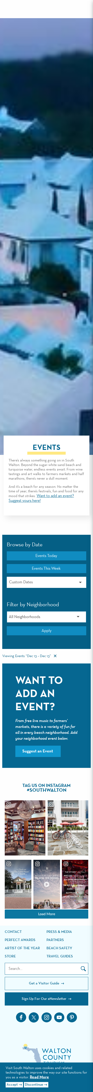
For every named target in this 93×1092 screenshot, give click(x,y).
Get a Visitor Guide (44, 983)
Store (10, 956)
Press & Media (59, 932)
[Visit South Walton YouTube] (59, 1017)
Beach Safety (59, 948)
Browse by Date (24, 544)
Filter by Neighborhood (33, 604)
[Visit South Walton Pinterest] (72, 1017)
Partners (55, 940)
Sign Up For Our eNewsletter (44, 999)
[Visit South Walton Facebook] (21, 1017)
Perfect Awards (20, 940)
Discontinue (34, 1085)
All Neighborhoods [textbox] (24, 617)
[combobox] (46, 617)
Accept (12, 1085)
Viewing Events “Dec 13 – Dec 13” (26, 656)
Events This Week (46, 569)
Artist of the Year (22, 948)
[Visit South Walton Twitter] (34, 1017)
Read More (39, 1077)
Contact (13, 932)
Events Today (46, 556)
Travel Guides (59, 956)
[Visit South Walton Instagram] (46, 1017)
